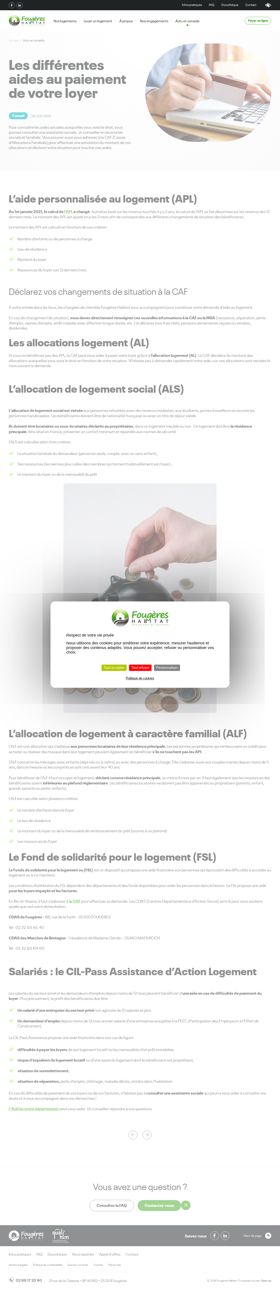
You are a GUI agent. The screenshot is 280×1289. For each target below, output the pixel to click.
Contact (250, 4)
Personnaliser (167, 668)
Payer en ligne (258, 20)
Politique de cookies (140, 678)
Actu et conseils (187, 20)
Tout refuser (140, 668)
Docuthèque (229, 4)
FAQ (211, 4)
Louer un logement (98, 20)
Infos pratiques (192, 4)
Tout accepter (114, 668)
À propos (126, 20)
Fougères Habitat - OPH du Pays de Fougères (27, 20)
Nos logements (65, 20)
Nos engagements (154, 20)
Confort (268, 5)
